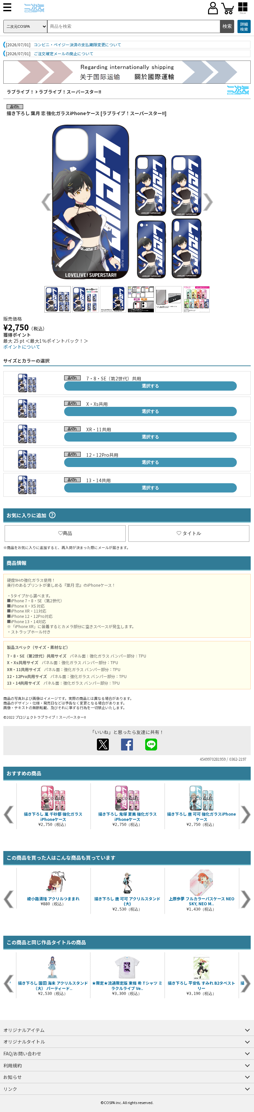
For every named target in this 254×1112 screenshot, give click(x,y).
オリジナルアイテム (24, 1030)
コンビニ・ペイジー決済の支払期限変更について (77, 44)
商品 (67, 533)
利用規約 (12, 1065)
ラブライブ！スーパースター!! (70, 91)
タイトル (192, 533)
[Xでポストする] (103, 748)
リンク (10, 1089)
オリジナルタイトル (24, 1041)
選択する (150, 385)
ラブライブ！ (20, 91)
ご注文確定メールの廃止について (63, 53)
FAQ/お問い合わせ (22, 1053)
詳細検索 (244, 26)
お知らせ (12, 1077)
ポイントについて (21, 346)
